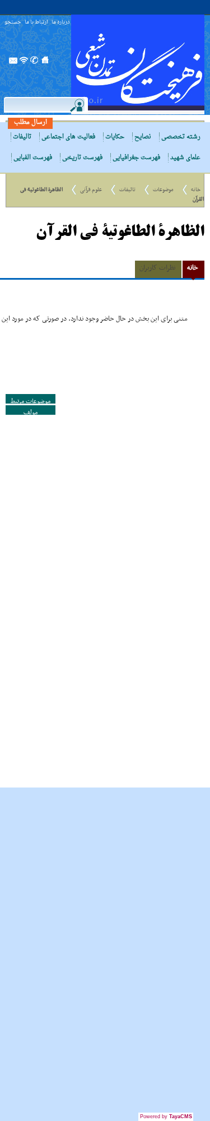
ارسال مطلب (30, 122)
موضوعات (163, 189)
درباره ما (60, 22)
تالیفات (22, 137)
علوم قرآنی (91, 189)
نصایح (142, 137)
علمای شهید (185, 158)
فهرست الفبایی (32, 158)
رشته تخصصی (180, 137)
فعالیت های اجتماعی (68, 137)
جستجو (12, 22)
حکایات (114, 137)
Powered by (166, 1116)
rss (24, 63)
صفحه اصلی (45, 63)
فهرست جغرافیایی (136, 158)
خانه (195, 189)
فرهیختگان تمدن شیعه (137, 64)
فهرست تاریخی (82, 158)
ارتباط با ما (36, 22)
